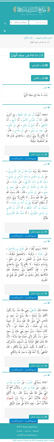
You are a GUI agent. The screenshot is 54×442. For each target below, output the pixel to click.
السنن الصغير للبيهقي (44, 38)
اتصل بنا (19, 431)
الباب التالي (39, 78)
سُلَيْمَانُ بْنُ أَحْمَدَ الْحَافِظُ (36, 208)
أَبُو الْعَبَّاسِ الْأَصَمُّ (30, 120)
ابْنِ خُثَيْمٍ (11, 125)
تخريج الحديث (30, 158)
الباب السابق (38, 65)
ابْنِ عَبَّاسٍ (18, 130)
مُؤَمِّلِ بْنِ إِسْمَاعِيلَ (15, 248)
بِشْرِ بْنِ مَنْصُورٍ (37, 176)
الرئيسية (36, 431)
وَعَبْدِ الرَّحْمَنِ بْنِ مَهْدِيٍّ (17, 176)
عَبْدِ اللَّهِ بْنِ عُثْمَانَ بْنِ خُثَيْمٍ (34, 187)
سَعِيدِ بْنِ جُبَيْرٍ (36, 130)
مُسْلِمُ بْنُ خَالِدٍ (28, 125)
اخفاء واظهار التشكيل (38, 154)
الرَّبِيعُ (13, 120)
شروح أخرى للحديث (19, 158)
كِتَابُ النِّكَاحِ (28, 38)
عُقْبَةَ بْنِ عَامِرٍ (28, 387)
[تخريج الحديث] (33, 153)
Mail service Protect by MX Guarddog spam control (33, 440)
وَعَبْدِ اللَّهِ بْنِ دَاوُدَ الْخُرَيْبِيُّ (36, 181)
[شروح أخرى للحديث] (22, 153)
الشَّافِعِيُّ (44, 125)
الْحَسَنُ (29, 382)
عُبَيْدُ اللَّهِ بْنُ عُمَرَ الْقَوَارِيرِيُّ (19, 171)
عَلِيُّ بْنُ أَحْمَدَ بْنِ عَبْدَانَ (20, 202)
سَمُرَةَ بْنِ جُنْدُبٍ (13, 382)
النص (45, 87)
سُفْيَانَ (14, 181)
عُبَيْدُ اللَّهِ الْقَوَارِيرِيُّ (15, 213)
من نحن (27, 431)
